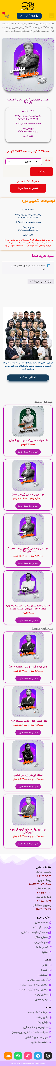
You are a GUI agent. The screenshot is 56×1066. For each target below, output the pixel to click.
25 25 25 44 (44, 901)
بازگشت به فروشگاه (40, 281)
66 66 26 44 (44, 876)
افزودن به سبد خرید (28, 188)
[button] (51, 15)
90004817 (34, 884)
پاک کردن (41, 171)
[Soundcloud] (8, 1056)
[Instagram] (48, 1056)
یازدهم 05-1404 (33, 27)
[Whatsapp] (18, 1056)
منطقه (47, 160)
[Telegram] (38, 1056)
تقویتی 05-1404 (18, 23)
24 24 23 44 (43, 910)
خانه (52, 23)
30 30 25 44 (44, 893)
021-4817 (46, 884)
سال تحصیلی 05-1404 (38, 23)
